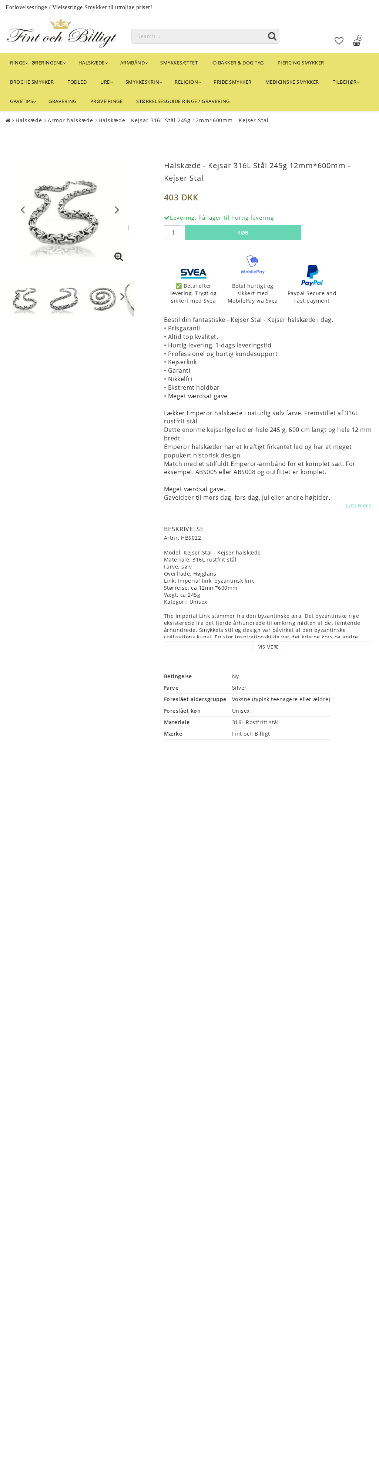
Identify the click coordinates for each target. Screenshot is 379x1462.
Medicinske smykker (292, 82)
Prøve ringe (106, 101)
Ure (105, 82)
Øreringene (47, 62)
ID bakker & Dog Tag (237, 62)
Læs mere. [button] (359, 505)
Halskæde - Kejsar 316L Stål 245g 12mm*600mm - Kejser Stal (183, 120)
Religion (186, 82)
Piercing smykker (301, 62)
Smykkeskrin (142, 82)
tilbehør (345, 82)
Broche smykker (32, 82)
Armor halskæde (70, 120)
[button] (339, 41)
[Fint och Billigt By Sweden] (61, 32)
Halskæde (91, 62)
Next (117, 209)
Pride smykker (233, 82)
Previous (22, 209)
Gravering (62, 101)
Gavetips (21, 101)
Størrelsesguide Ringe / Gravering (183, 101)
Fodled (77, 82)
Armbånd (132, 62)
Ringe (17, 62)
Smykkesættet (179, 62)
